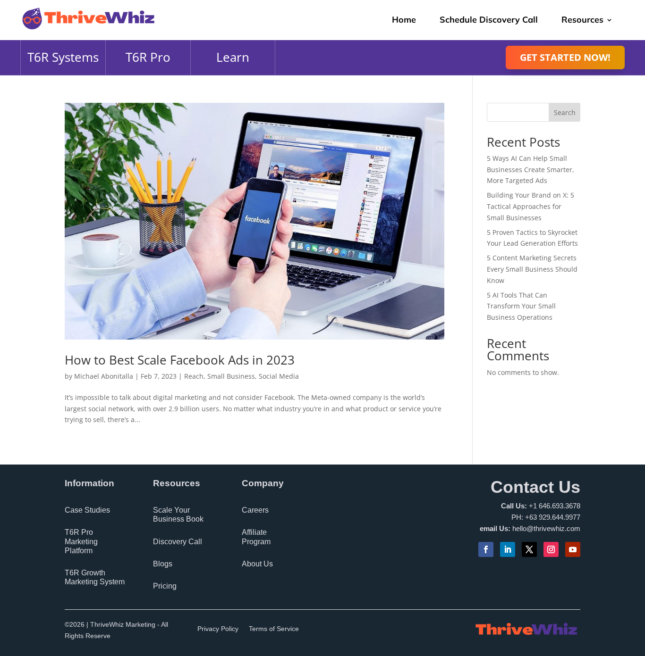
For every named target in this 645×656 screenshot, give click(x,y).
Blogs (162, 564)
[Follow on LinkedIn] (507, 549)
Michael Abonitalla (103, 376)
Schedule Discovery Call (489, 19)
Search (565, 112)
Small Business (231, 376)
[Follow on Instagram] (551, 549)
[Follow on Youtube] (572, 549)
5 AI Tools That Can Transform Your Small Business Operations (521, 306)
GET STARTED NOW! (565, 57)
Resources (582, 19)
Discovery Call (177, 542)
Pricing (165, 586)
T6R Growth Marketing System (95, 577)
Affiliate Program (256, 536)
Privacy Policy (217, 628)
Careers (255, 510)
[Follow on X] (529, 549)
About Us (257, 564)
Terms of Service (274, 628)
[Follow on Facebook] (485, 549)
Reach (194, 376)
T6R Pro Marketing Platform (81, 541)
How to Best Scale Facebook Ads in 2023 (180, 359)
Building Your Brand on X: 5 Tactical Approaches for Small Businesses (530, 206)
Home (404, 19)
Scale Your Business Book (178, 514)
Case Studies (87, 510)
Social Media (279, 376)
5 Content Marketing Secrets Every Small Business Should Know (532, 269)
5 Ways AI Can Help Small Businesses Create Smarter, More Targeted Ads (530, 169)
